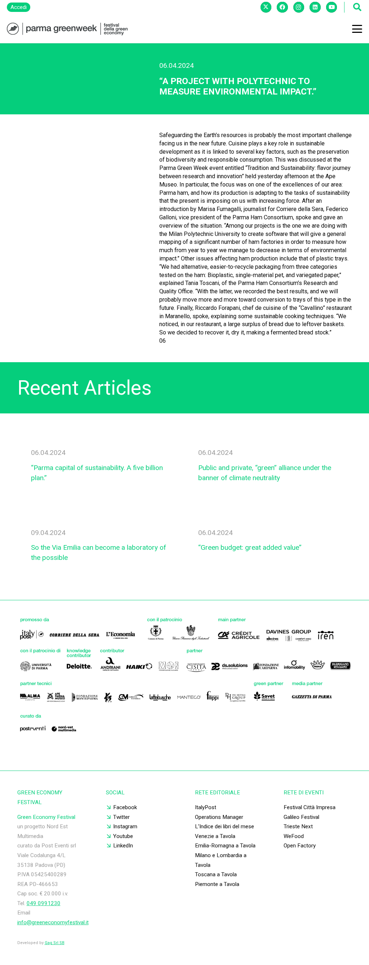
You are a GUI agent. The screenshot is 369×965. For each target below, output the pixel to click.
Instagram (125, 826)
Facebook (125, 807)
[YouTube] (331, 7)
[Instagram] (298, 7)
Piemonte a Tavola (217, 884)
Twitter (121, 817)
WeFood (294, 836)
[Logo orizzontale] (67, 29)
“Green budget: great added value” (250, 547)
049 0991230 (44, 903)
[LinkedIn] (315, 7)
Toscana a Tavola (216, 874)
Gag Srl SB (55, 942)
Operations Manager (219, 817)
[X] (266, 7)
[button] (357, 29)
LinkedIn (123, 845)
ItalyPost (205, 807)
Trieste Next (298, 826)
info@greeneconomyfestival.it (53, 922)
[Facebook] (282, 7)
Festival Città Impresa (309, 807)
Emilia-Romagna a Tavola (225, 845)
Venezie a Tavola (215, 836)
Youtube (123, 836)
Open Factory (300, 845)
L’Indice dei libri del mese (224, 826)
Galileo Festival (301, 817)
